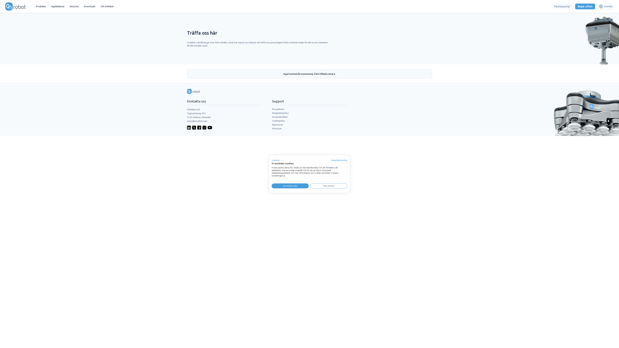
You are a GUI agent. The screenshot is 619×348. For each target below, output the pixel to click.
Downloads (89, 6)
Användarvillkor (280, 117)
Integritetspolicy (280, 113)
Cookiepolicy (278, 121)
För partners (278, 109)
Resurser (74, 6)
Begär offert (585, 6)
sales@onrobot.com (197, 121)
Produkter (41, 6)
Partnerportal (562, 6)
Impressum (277, 124)
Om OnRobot (107, 6)
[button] (277, 160)
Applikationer (58, 6)
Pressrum (277, 128)
